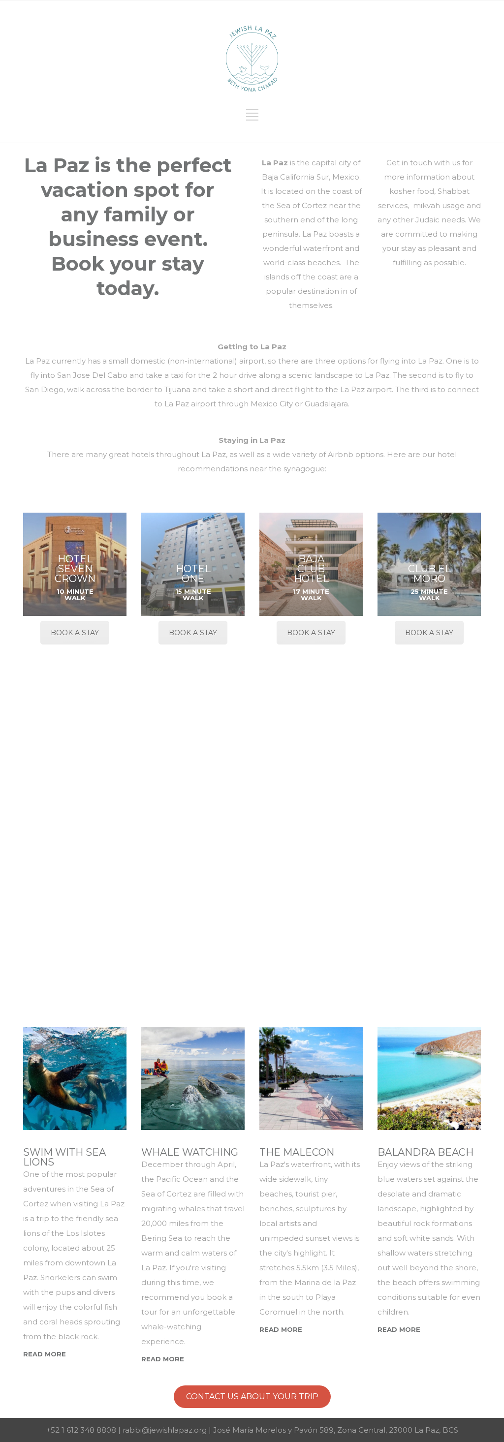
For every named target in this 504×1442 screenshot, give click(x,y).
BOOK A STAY (75, 632)
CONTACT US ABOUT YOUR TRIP (252, 1396)
